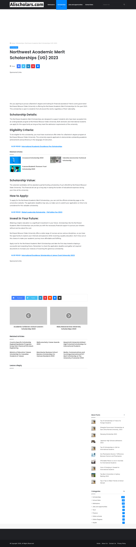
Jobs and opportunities (75, 4)
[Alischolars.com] (27, 4)
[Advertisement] (68, 25)
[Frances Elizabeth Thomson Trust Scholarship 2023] (15, 168)
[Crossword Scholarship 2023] (15, 160)
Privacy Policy (121, 543)
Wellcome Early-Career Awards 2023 (48, 343)
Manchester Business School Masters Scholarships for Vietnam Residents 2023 (47, 354)
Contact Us (112, 543)
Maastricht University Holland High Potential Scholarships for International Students (75, 344)
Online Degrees (97, 519)
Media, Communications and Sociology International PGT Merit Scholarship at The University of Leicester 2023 (74, 355)
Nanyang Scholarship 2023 (108, 434)
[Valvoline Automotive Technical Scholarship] (55, 160)
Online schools (97, 516)
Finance (95, 513)
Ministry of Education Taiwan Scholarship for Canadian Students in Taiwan (20, 354)
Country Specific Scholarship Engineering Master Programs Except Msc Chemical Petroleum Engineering (21, 345)
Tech (94, 510)
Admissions (51, 4)
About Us (105, 543)
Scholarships (62, 4)
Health (95, 522)
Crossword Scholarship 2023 (32, 158)
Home (13, 43)
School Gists (89, 4)
